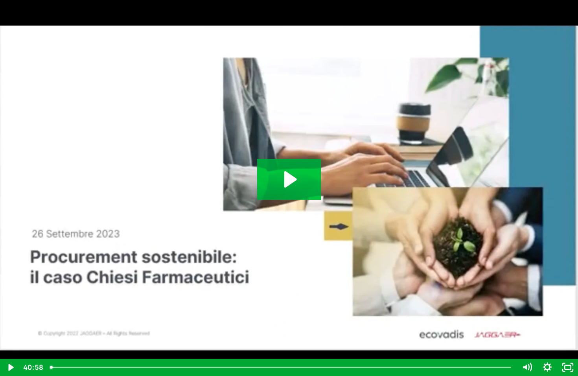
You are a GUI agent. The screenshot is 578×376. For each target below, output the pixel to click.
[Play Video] (10, 367)
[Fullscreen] (568, 367)
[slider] (282, 367)
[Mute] (527, 367)
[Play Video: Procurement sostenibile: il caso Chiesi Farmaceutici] (289, 179)
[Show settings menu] (547, 367)
